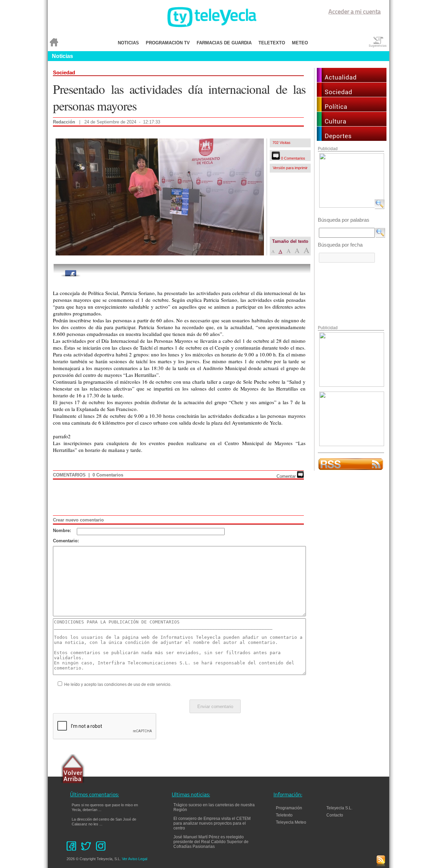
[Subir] (73, 769)
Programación (289, 808)
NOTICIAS (128, 42)
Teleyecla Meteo (291, 822)
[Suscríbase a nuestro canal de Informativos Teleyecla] (351, 469)
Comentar (287, 476)
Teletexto (284, 815)
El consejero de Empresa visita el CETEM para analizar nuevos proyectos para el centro (212, 823)
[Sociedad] (351, 95)
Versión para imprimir (290, 168)
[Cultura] (351, 124)
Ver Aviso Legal (134, 859)
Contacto (337, 815)
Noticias (62, 56)
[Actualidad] (351, 80)
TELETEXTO (271, 42)
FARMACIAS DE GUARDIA (224, 42)
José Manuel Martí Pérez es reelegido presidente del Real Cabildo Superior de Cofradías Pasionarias (211, 842)
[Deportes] (351, 139)
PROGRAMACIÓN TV (168, 42)
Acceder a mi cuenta (354, 12)
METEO (300, 42)
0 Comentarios (292, 158)
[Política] (351, 110)
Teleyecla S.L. (339, 808)
